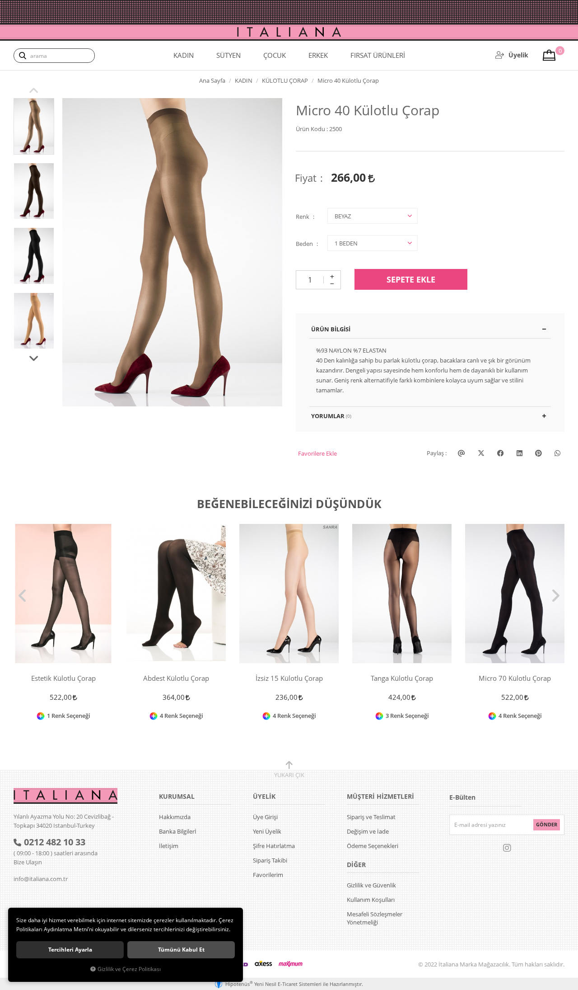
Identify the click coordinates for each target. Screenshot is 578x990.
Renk (302, 216)
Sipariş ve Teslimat (371, 817)
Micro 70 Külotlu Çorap (515, 678)
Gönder (546, 824)
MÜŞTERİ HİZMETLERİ (380, 796)
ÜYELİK (264, 796)
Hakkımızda (175, 817)
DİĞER (356, 864)
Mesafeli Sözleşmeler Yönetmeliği (374, 918)
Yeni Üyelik (267, 831)
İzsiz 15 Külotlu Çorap (289, 678)
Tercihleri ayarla (70, 949)
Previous (34, 89)
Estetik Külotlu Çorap (63, 678)
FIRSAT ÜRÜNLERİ (377, 55)
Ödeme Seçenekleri (372, 846)
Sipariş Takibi (270, 860)
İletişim (168, 846)
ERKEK (318, 55)
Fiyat (306, 177)
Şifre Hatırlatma (274, 846)
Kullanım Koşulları (371, 900)
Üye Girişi (265, 817)
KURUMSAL (177, 796)
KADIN (183, 55)
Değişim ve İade (368, 831)
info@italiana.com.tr (41, 879)
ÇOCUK (274, 55)
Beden (304, 244)
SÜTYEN (228, 55)
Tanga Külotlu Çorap (402, 678)
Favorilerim (268, 875)
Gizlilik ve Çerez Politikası (129, 968)
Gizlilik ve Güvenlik (371, 885)
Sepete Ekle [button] (411, 279)
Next (34, 357)
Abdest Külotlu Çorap (176, 678)
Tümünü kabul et (181, 949)
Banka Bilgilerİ (177, 831)
